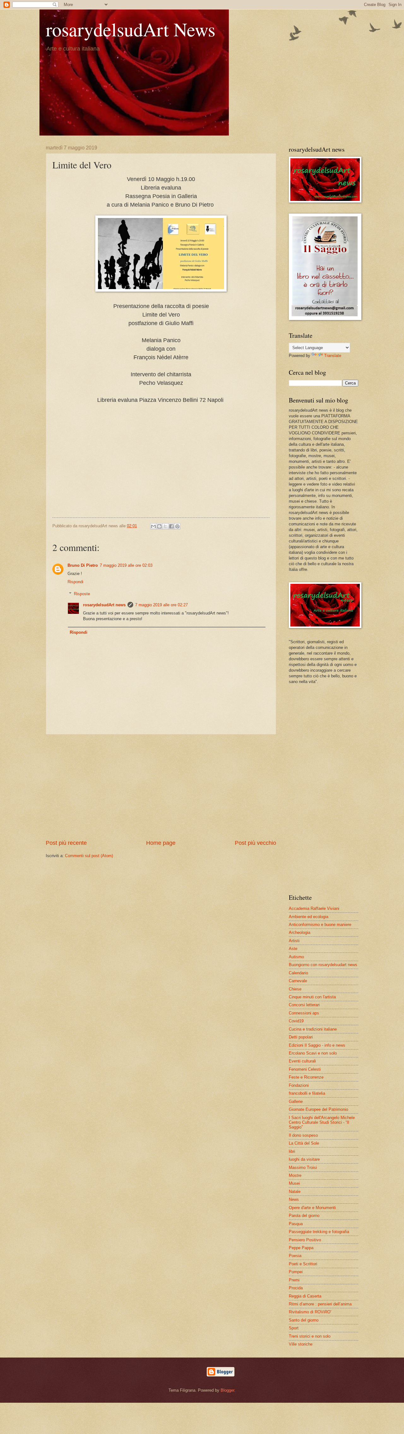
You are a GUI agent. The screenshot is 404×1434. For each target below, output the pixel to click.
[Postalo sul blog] (159, 526)
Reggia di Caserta (305, 1296)
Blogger (227, 1390)
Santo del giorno (303, 1320)
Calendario (298, 973)
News (294, 1199)
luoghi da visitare (304, 1159)
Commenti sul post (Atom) (89, 855)
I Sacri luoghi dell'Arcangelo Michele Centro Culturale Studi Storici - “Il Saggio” (322, 1122)
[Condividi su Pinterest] (177, 526)
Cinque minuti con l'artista (312, 997)
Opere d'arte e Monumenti (312, 1207)
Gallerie (296, 1101)
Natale (294, 1191)
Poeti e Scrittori (303, 1264)
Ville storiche (300, 1344)
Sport (294, 1328)
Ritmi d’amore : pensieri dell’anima (320, 1304)
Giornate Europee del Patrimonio (318, 1109)
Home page (160, 843)
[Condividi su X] (165, 526)
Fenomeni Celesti (305, 1069)
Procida (296, 1288)
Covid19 (296, 1021)
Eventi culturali (302, 1061)
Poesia (295, 1255)
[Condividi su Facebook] (171, 526)
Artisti (294, 940)
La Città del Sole (304, 1143)
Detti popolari (301, 1037)
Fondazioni (299, 1085)
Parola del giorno (304, 1215)
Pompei (296, 1271)
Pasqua (296, 1223)
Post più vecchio (255, 843)
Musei (294, 1183)
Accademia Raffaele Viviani (314, 908)
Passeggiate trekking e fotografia (319, 1231)
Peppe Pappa (301, 1247)
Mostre (295, 1175)
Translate (332, 355)
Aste (293, 948)
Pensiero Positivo (305, 1239)
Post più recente (66, 843)
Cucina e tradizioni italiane (313, 1029)
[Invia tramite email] (153, 526)
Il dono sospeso (303, 1135)
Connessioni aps (304, 1013)
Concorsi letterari (304, 1004)
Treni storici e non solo (309, 1336)
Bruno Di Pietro (83, 565)
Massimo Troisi (303, 1167)
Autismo (296, 956)
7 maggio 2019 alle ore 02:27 (161, 604)
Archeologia (299, 932)
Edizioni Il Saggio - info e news (317, 1045)
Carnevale (298, 980)
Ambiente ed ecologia (308, 916)
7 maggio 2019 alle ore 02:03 (126, 565)
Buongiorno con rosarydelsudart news (323, 964)
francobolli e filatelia (307, 1093)
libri (292, 1151)
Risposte (82, 593)
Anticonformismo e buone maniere (320, 924)
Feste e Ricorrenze (306, 1077)
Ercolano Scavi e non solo (313, 1053)
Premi (294, 1280)
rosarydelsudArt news (104, 604)
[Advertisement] (161, 470)
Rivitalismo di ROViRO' (310, 1312)
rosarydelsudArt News (130, 29)
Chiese (295, 989)
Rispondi (75, 581)
